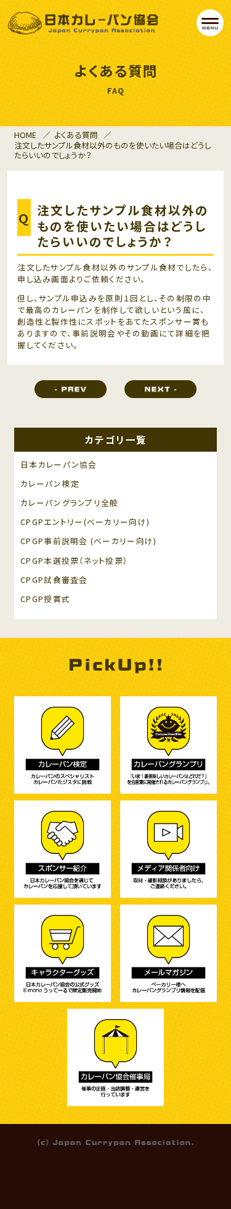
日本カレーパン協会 (58, 465)
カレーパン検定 (49, 484)
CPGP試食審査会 (53, 580)
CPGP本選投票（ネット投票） (74, 561)
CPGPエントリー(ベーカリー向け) (85, 522)
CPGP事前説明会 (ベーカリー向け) (88, 541)
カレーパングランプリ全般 (69, 503)
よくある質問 (76, 134)
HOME (25, 134)
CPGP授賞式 (45, 599)
